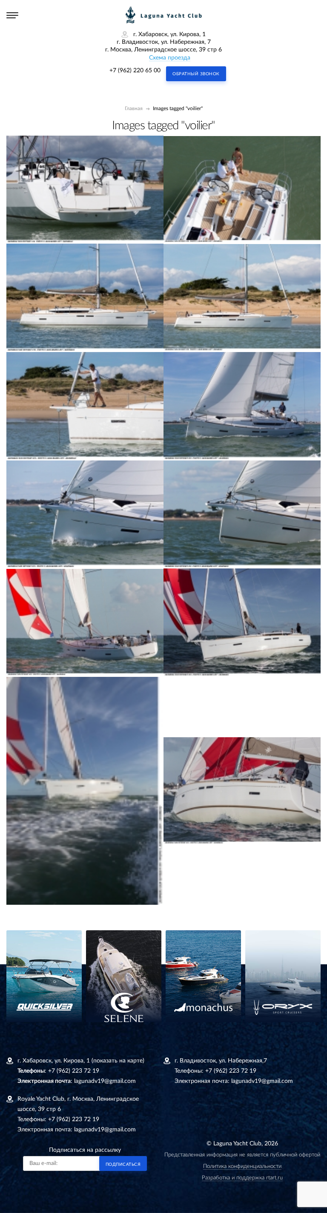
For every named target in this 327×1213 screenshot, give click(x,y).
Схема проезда (169, 58)
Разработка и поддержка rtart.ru (242, 1178)
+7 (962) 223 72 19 (73, 1071)
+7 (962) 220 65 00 (135, 71)
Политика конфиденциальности (242, 1166)
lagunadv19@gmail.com (105, 1081)
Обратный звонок (196, 74)
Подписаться (123, 1164)
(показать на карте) (118, 1061)
